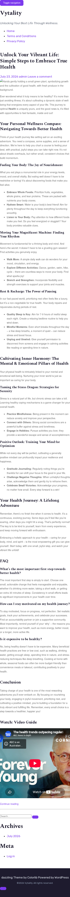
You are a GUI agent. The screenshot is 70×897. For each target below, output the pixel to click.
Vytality (10, 13)
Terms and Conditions (21, 36)
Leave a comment (40, 76)
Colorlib (32, 877)
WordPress (62, 877)
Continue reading (9, 803)
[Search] (35, 817)
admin (23, 76)
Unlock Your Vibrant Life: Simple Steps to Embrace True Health (33, 61)
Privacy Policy (16, 41)
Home (11, 31)
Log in (11, 856)
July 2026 (13, 836)
